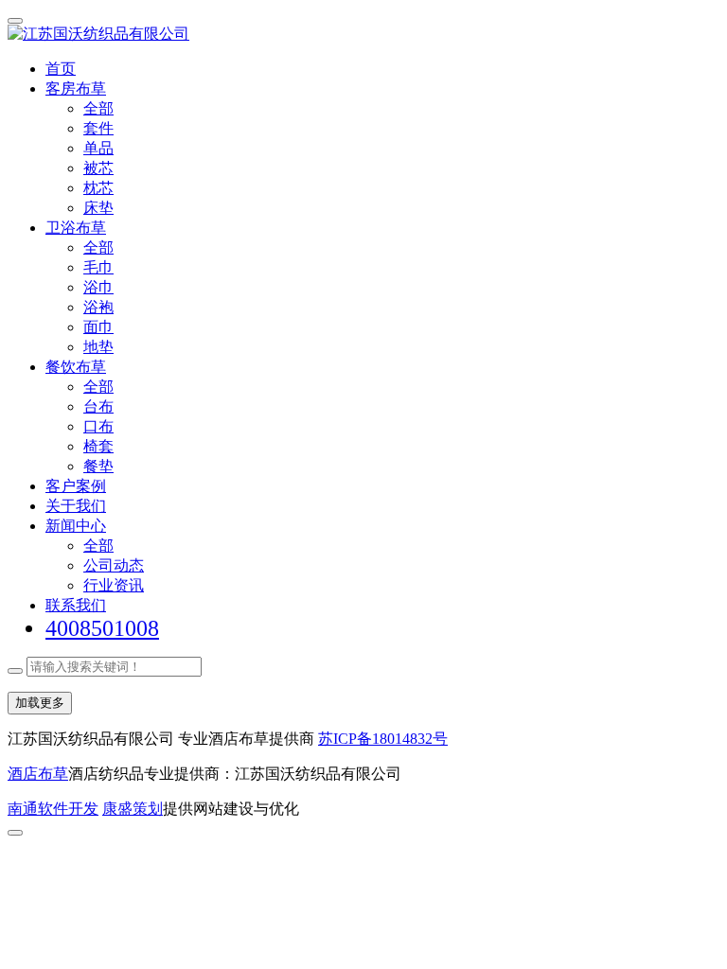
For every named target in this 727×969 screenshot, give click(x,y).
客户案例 (75, 486)
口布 (98, 426)
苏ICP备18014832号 (383, 739)
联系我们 (75, 605)
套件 (98, 128)
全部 (98, 108)
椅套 (98, 446)
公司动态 (113, 565)
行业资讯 (113, 585)
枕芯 (98, 188)
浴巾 (98, 287)
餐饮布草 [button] (75, 367)
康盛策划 (132, 809)
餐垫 (98, 466)
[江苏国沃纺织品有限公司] (363, 34)
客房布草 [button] (75, 88)
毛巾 (98, 267)
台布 (98, 406)
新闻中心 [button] (75, 526)
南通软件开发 (53, 809)
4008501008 (102, 628)
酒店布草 (38, 774)
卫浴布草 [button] (75, 228)
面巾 (98, 327)
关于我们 (75, 506)
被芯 (98, 168)
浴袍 (98, 307)
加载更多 (39, 703)
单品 (98, 148)
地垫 (98, 347)
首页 (60, 69)
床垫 (98, 208)
